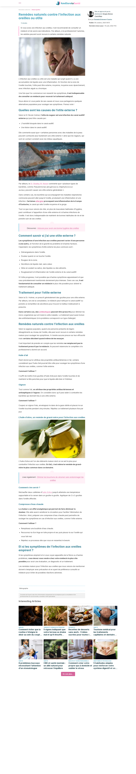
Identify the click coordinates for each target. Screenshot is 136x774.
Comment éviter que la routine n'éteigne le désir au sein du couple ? (30, 632)
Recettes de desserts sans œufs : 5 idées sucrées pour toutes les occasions (79, 632)
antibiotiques (45, 312)
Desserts (71, 627)
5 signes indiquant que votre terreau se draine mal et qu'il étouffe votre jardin (55, 632)
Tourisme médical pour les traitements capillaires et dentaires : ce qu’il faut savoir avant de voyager (105, 632)
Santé (95, 627)
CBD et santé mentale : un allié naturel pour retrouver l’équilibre (55, 665)
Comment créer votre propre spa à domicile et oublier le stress (80, 665)
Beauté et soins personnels (78, 661)
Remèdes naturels (24, 9)
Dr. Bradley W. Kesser (39, 184)
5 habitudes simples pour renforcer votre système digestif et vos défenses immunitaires (104, 666)
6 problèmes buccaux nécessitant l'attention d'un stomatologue (30, 665)
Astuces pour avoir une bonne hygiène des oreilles (58, 228)
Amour (21, 627)
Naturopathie (36, 9)
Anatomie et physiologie (102, 661)
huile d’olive (47, 492)
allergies (40, 201)
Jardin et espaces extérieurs (54, 627)
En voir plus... (68, 674)
